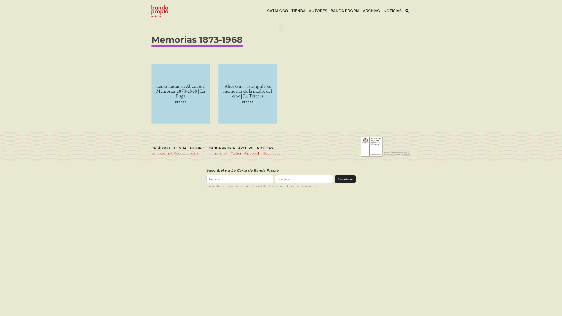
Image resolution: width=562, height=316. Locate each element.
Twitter (236, 153)
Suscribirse (345, 179)
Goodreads (271, 153)
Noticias (393, 11)
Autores (318, 11)
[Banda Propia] (159, 11)
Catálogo (277, 11)
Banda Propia (345, 11)
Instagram (220, 153)
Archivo (371, 11)
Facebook (252, 153)
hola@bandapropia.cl (183, 153)
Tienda (298, 11)
